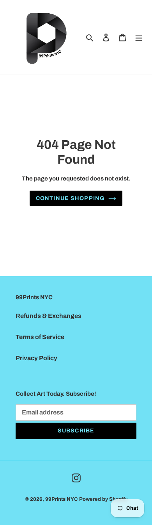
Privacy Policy (36, 358)
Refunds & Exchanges (48, 315)
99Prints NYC (61, 499)
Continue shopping (70, 198)
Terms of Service (40, 337)
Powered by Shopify (103, 499)
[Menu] (139, 37)
